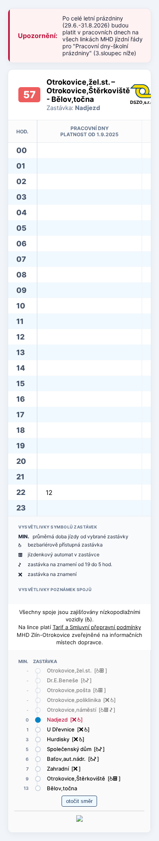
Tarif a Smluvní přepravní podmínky (97, 627)
